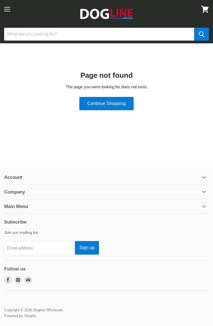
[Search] (201, 34)
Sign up (87, 247)
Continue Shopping (106, 103)
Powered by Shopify (20, 316)
